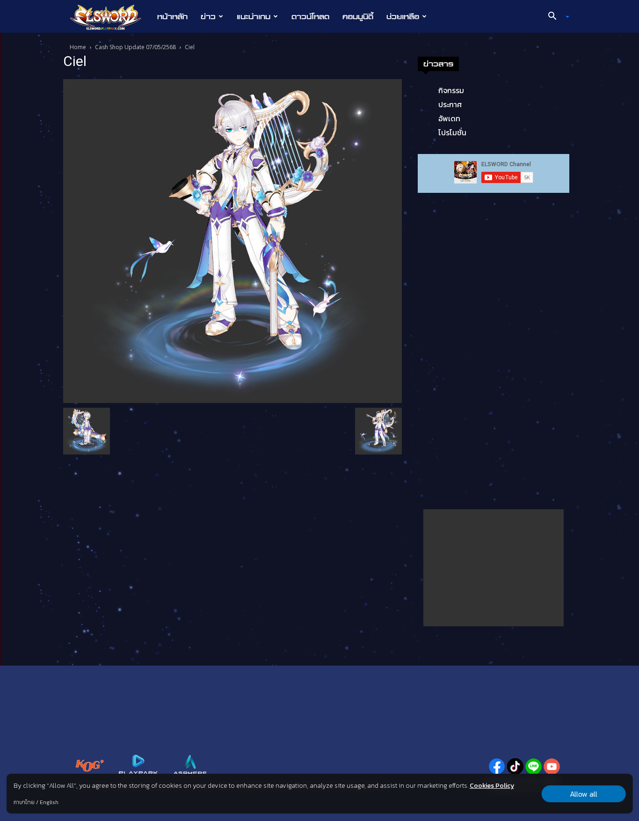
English (49, 802)
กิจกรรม (451, 90)
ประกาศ (450, 104)
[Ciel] (232, 240)
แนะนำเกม (253, 16)
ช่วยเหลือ (402, 16)
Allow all (583, 793)
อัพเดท (449, 118)
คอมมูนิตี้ (357, 16)
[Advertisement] (493, 567)
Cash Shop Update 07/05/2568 (135, 47)
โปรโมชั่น (452, 132)
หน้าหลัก (172, 16)
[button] (555, 17)
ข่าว (208, 16)
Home (78, 47)
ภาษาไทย (24, 802)
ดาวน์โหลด (310, 16)
